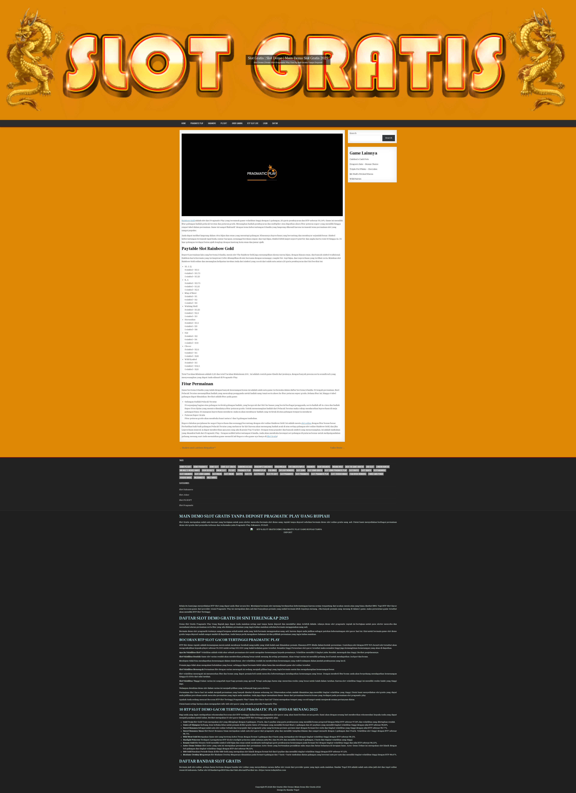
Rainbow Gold (188, 220)
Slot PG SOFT (185, 500)
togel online (391, 767)
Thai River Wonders (358, 474)
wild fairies (212, 477)
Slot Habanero (186, 489)
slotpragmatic (286, 474)
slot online (306, 423)
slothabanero (380, 470)
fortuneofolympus (296, 466)
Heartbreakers (324, 466)
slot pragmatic (302, 474)
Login (265, 123)
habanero (311, 466)
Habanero (212, 123)
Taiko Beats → (337, 448)
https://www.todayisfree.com (272, 770)
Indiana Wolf (338, 466)
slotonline (217, 474)
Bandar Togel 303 (342, 767)
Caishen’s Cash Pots (359, 159)
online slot (221, 470)
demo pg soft (185, 466)
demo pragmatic (200, 466)
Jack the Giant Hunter (354, 466)
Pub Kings (272, 470)
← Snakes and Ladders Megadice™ (198, 448)
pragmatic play (244, 470)
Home (184, 123)
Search (353, 133)
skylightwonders (286, 470)
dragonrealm (280, 466)
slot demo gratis (315, 470)
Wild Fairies (355, 179)
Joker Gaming (237, 123)
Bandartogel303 (217, 770)
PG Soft (224, 123)
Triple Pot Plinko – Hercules (363, 169)
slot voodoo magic (339, 474)
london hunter (382, 466)
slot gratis (366, 470)
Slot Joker (184, 495)
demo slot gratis (228, 466)
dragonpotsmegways (263, 466)
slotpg (239, 474)
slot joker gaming (202, 474)
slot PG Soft (272, 474)
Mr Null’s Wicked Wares (361, 174)
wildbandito (199, 477)
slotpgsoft (259, 474)
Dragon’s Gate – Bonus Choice (364, 164)
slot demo (301, 470)
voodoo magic (186, 477)
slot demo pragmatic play (336, 470)
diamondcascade (245, 466)
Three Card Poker (376, 474)
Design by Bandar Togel (288, 790)
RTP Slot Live (252, 123)
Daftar (275, 123)
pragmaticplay (259, 470)
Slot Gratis (272, 436)
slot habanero (186, 474)
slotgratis (354, 470)
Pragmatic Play (196, 123)
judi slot (370, 466)
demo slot (214, 466)
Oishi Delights (208, 470)
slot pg (248, 474)
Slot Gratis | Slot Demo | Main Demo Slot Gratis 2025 (288, 58)
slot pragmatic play (319, 474)
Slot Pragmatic (186, 505)
